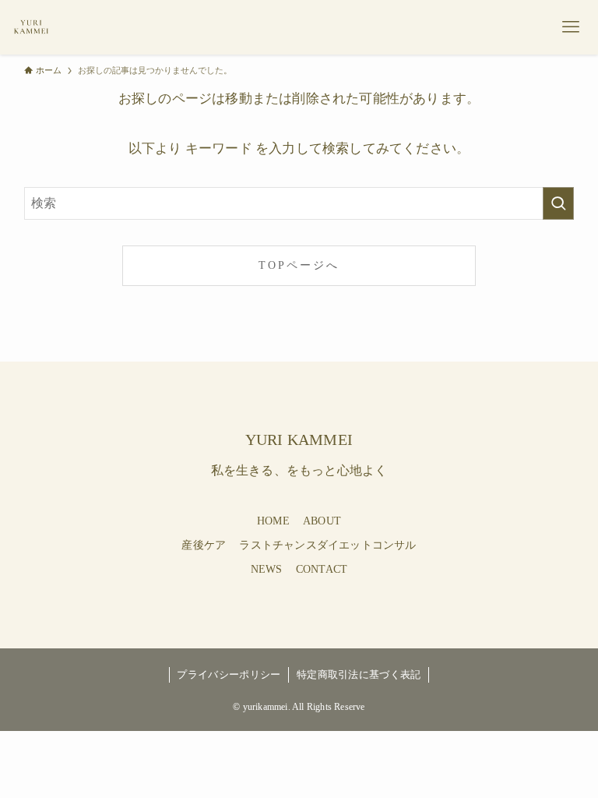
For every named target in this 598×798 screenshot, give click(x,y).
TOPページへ (299, 265)
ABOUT (322, 521)
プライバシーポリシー (228, 674)
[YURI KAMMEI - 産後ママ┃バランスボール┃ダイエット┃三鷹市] (31, 27)
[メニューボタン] (570, 27)
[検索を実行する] (558, 203)
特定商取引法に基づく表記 (359, 674)
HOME (273, 521)
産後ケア (203, 545)
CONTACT (321, 569)
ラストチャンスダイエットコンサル (327, 545)
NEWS (267, 569)
